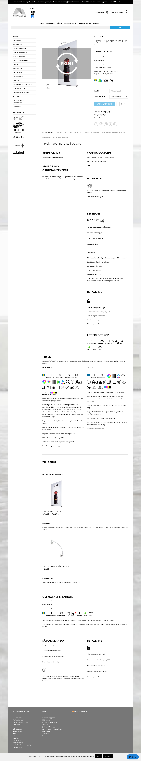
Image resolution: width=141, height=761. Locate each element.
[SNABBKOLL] (56, 494)
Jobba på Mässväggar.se (50, 727)
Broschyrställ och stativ (22, 84)
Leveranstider (17, 731)
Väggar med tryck (19, 48)
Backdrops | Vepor (20, 52)
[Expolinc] (24, 125)
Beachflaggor (18, 76)
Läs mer (107, 756)
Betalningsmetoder (19, 736)
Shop (42, 23)
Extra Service (17, 106)
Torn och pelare (19, 56)
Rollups (16, 80)
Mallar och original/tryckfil (114, 133)
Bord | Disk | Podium (20, 60)
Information (47, 133)
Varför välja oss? (18, 720)
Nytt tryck (17, 96)
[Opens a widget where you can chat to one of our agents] (133, 757)
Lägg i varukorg (104, 104)
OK (98, 756)
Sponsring (45, 724)
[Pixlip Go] (24, 131)
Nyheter (16, 36)
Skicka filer (16, 724)
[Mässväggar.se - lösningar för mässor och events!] (19, 12)
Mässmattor (17, 68)
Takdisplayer (17, 72)
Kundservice (69, 23)
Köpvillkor (16, 738)
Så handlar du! (17, 718)
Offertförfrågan (92, 133)
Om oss (96, 23)
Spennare (102, 118)
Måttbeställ (17, 44)
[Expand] (24, 118)
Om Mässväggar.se (48, 718)
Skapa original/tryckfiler (20, 722)
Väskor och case (19, 88)
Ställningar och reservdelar (19, 101)
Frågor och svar (75, 133)
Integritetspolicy (18, 743)
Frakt (14, 734)
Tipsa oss (45, 734)
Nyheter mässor (80, 711)
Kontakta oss (46, 736)
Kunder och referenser (50, 722)
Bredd (96, 91)
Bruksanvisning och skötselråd (55, 137)
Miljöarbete (46, 720)
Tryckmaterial (99, 96)
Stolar (15, 64)
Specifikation (61, 133)
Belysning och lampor (21, 92)
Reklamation (17, 740)
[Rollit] (24, 137)
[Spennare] (24, 146)
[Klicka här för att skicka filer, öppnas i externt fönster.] (106, 13)
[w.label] (24, 152)
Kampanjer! (50, 23)
